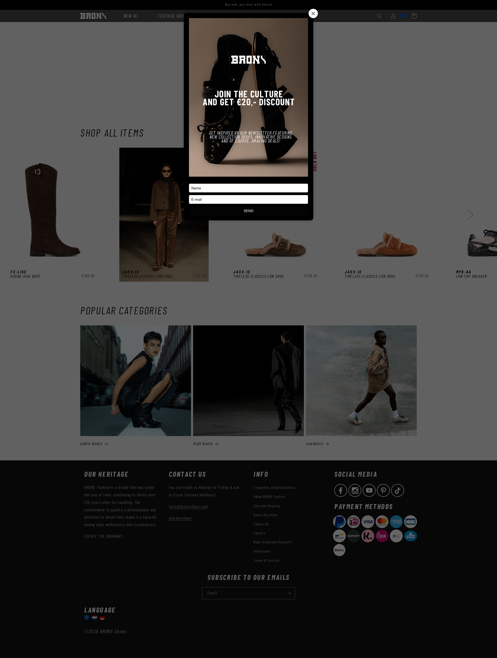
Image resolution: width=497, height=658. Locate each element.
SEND (248, 211)
